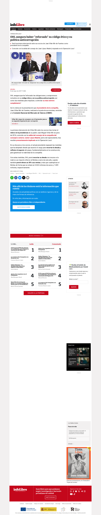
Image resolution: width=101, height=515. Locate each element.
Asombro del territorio (72, 183)
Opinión (20, 29)
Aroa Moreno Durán (74, 186)
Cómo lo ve (71, 345)
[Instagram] (84, 491)
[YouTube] (71, 494)
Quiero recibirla (74, 122)
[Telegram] (82, 491)
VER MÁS (87, 368)
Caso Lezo (55, 173)
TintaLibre (68, 29)
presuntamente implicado (26, 140)
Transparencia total (81, 26)
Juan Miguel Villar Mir (31, 173)
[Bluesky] (76, 491)
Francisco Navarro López (17, 260)
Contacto (22, 503)
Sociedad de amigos (49, 503)
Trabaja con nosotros (38, 503)
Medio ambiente (50, 29)
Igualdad (41, 29)
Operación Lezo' (47, 173)
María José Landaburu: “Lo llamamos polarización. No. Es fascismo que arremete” (72, 352)
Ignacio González (20, 173)
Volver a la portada (36, 293)
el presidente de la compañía (47, 108)
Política (13, 29)
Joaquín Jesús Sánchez (72, 194)
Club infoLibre (77, 29)
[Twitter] (79, 491)
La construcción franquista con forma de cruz (19, 257)
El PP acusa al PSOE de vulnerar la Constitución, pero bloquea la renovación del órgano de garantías (20, 249)
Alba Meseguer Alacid (16, 277)
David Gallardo (14, 269)
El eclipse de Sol (73, 201)
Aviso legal (57, 503)
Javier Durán (72, 203)
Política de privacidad (66, 503)
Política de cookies (77, 503)
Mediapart (60, 29)
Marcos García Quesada (17, 286)
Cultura (34, 29)
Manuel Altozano (15, 252)
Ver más (70, 443)
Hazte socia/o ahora (23, 207)
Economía (27, 29)
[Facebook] (73, 491)
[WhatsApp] (71, 491)
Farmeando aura (74, 192)
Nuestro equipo (29, 503)
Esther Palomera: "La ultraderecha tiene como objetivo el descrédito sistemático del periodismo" (19, 266)
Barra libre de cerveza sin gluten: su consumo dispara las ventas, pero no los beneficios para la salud (19, 283)
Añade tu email (73, 279)
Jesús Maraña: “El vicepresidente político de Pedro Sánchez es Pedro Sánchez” (72, 361)
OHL (40, 173)
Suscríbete (70, 23)
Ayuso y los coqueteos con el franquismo (19, 274)
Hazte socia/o (50, 497)
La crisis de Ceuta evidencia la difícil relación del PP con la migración (46, 266)
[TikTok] (74, 494)
